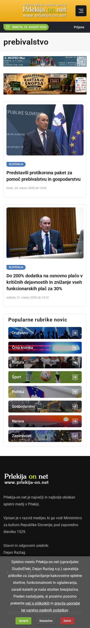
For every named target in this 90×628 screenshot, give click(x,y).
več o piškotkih (37, 603)
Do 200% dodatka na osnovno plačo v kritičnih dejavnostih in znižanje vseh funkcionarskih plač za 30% (44, 282)
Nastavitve (45, 620)
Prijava (79, 27)
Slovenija (16, 164)
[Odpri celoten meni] (81, 11)
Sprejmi (23, 620)
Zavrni (67, 620)
